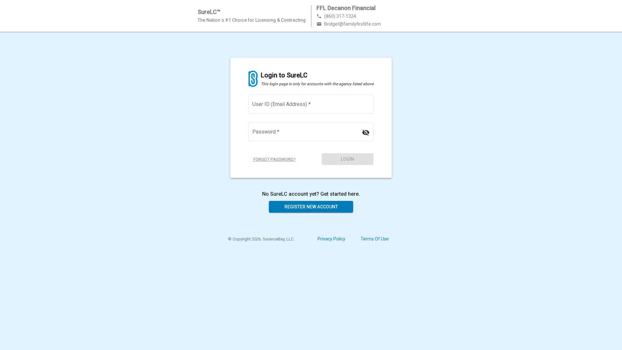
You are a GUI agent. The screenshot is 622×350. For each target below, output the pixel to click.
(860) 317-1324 (336, 16)
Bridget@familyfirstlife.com (349, 24)
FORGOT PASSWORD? (274, 159)
